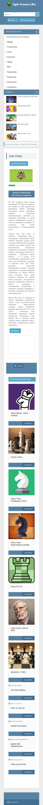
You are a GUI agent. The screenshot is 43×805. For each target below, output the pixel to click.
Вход (13, 20)
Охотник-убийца (18, 690)
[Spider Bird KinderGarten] (21, 739)
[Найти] (37, 14)
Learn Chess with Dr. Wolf (19, 629)
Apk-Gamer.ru (23, 802)
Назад (19, 366)
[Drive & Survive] (21, 703)
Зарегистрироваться (27, 20)
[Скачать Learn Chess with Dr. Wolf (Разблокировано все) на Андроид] (21, 612)
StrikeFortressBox (19, 726)
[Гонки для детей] (21, 759)
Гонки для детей (18, 764)
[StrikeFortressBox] (21, 721)
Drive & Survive (18, 708)
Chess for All (16, 586)
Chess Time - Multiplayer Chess (18, 499)
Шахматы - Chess (18, 672)
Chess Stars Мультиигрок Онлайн (20, 543)
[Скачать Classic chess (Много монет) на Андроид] (21, 441)
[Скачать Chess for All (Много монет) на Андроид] (21, 570)
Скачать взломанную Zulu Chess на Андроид (21, 193)
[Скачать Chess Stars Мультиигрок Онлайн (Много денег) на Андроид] (21, 526)
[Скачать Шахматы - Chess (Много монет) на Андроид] (21, 656)
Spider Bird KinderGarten (16, 745)
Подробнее (28, 423)
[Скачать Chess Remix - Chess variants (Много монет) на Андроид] (21, 397)
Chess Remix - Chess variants (19, 414)
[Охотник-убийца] (21, 685)
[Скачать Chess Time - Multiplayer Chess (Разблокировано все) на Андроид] (21, 482)
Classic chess (16, 457)
